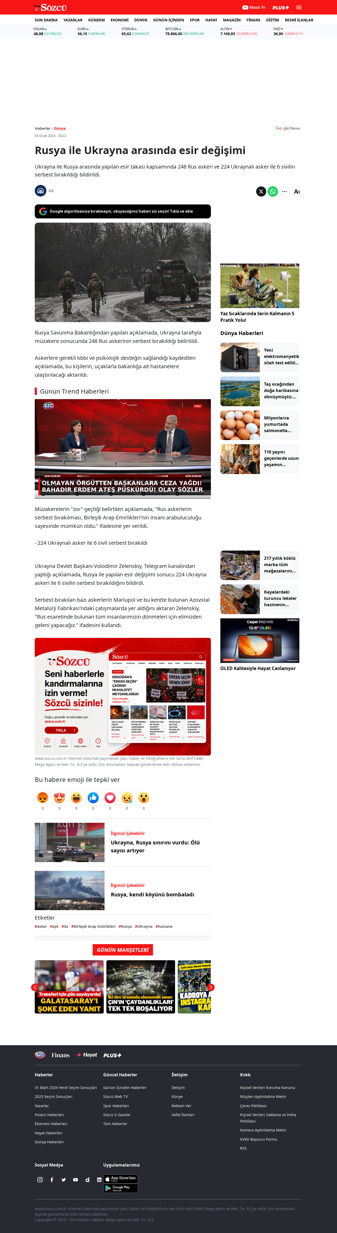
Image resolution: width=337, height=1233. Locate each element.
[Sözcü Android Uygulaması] (120, 1188)
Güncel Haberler (120, 1075)
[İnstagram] (40, 1179)
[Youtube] (75, 1179)
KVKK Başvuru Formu (258, 1139)
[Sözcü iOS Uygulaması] (120, 1179)
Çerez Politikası (253, 1105)
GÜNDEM (96, 19)
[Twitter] (63, 1179)
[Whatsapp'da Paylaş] (272, 191)
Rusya (126, 926)
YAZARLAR (72, 19)
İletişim (178, 1087)
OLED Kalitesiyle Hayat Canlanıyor (258, 668)
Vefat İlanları (183, 1114)
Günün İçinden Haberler (124, 1087)
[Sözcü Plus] (112, 1055)
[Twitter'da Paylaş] (261, 191)
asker (42, 926)
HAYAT (211, 19)
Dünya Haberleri (241, 333)
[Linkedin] (99, 1179)
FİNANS (253, 19)
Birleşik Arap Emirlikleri (95, 926)
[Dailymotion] (87, 1179)
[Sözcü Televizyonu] (40, 1055)
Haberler (44, 1075)
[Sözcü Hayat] (86, 1055)
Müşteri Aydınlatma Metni (263, 1096)
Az (66, 926)
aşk (55, 926)
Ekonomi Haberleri (51, 1123)
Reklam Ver (181, 1105)
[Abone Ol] (287, 128)
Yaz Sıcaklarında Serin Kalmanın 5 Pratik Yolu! (257, 316)
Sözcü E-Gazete (116, 1114)
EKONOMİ (119, 19)
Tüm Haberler (115, 1123)
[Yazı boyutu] (297, 191)
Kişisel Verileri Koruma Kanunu (267, 1087)
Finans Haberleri (49, 1114)
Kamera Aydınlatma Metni (263, 1129)
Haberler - (44, 128)
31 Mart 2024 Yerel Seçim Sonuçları (66, 1087)
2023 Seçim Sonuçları (53, 1096)
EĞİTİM (272, 19)
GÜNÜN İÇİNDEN (168, 19)
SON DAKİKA (46, 19)
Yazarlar (42, 1105)
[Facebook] (52, 1179)
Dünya (60, 128)
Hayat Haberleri (48, 1132)
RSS (243, 1148)
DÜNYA (140, 19)
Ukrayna (144, 926)
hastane (165, 926)
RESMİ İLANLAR (299, 19)
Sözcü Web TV (115, 1096)
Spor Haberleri (116, 1105)
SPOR (195, 19)
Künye (177, 1096)
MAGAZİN (232, 19)
